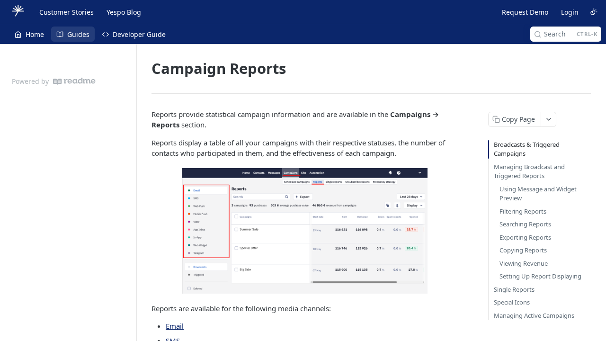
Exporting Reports (525, 237)
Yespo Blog (124, 12)
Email (175, 326)
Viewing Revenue (523, 263)
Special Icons (512, 302)
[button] (305, 231)
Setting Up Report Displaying (540, 276)
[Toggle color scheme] (593, 11)
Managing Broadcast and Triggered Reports (529, 171)
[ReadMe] (74, 81)
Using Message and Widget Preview (538, 194)
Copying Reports (523, 250)
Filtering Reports (522, 211)
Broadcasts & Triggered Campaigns (527, 149)
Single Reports (514, 289)
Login (570, 12)
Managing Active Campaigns (534, 315)
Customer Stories (66, 12)
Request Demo (525, 12)
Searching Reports (525, 224)
